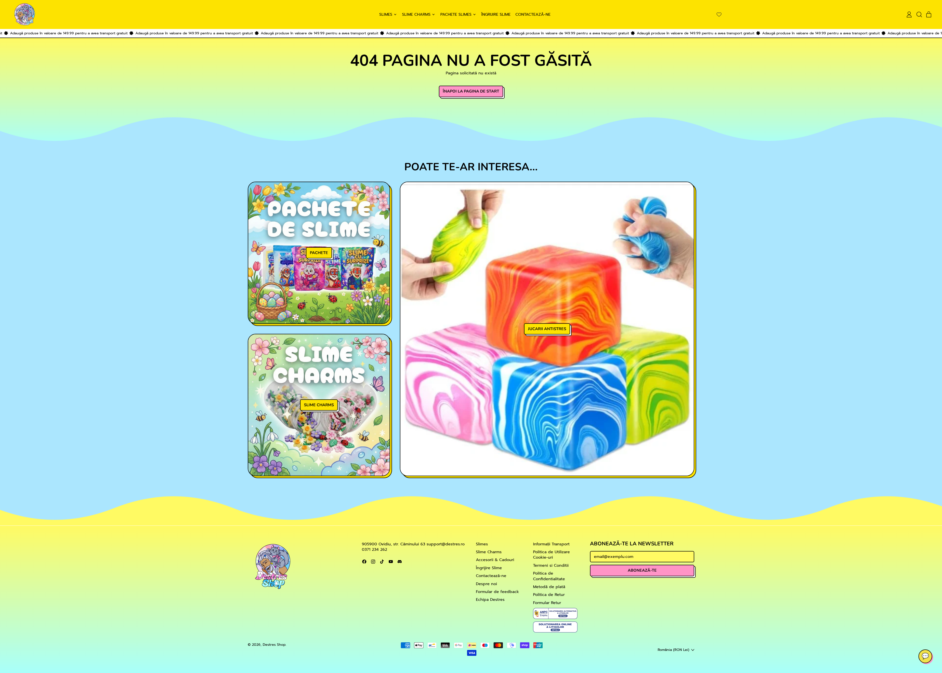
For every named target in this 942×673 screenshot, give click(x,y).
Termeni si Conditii (551, 565)
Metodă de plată (549, 587)
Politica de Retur (549, 595)
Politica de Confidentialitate (549, 576)
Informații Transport (551, 544)
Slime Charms (489, 552)
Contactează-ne (532, 14)
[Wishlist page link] (719, 14)
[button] (919, 14)
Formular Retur (547, 603)
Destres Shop (274, 644)
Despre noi (486, 584)
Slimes (482, 544)
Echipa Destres (490, 600)
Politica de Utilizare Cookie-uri (551, 554)
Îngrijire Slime (495, 14)
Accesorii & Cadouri (495, 560)
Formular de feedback (497, 592)
